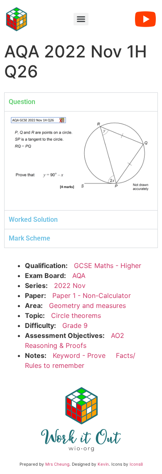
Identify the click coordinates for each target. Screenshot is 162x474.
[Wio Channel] (145, 19)
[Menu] (81, 19)
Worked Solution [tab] (33, 219)
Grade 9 (75, 325)
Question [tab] (22, 102)
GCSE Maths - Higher (107, 265)
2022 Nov (70, 285)
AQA (79, 275)
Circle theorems (76, 315)
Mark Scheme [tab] (29, 238)
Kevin (103, 464)
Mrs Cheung (57, 464)
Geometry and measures (87, 305)
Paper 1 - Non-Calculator (91, 295)
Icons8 (136, 464)
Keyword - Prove (79, 355)
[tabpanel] (81, 160)
